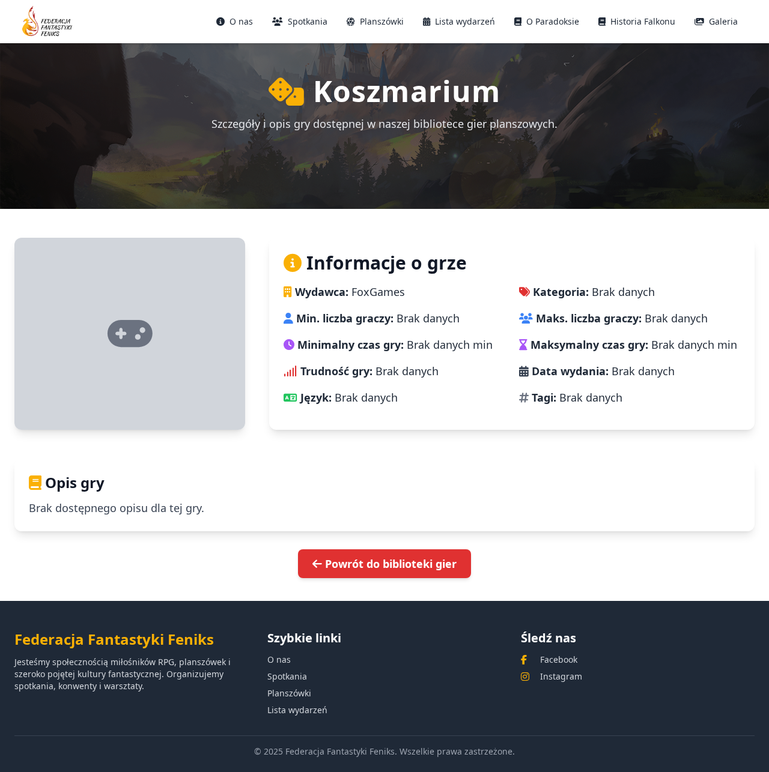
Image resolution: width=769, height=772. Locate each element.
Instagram (561, 676)
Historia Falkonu (642, 21)
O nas (241, 21)
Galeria (723, 21)
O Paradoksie (552, 21)
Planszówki (382, 21)
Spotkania (307, 21)
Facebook (558, 659)
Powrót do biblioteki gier (389, 563)
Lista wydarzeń (465, 21)
